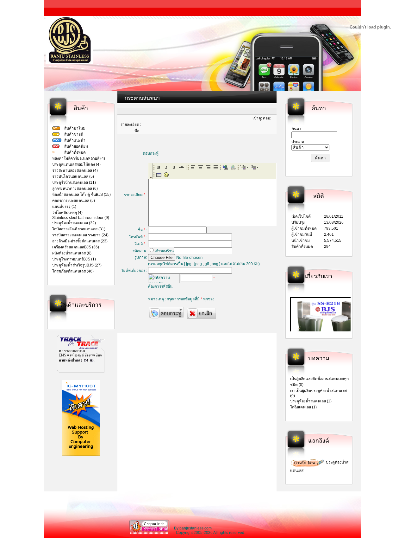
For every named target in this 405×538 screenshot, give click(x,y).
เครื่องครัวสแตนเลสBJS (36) (75, 247)
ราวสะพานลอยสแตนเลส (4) (75, 170)
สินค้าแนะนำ (74, 140)
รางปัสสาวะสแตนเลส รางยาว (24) (80, 235)
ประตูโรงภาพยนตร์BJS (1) (74, 259)
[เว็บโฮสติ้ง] (81, 454)
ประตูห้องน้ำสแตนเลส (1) (311, 401)
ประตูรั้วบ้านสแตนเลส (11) (74, 182)
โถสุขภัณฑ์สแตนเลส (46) (73, 271)
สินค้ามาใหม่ (74, 128)
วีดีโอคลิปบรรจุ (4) (67, 212)
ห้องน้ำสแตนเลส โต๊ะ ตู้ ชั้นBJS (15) (81, 194)
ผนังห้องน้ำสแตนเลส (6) (71, 253)
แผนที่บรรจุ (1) (64, 206)
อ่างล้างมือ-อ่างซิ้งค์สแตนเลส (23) (80, 241)
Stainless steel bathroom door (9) (80, 217)
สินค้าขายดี (73, 134)
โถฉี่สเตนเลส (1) (303, 407)
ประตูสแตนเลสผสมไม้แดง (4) (76, 164)
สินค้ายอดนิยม (76, 146)
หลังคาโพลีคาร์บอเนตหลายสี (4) (78, 158)
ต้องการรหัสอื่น (160, 286)
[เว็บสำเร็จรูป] (150, 533)
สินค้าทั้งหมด (75, 152)
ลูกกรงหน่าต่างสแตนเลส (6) (75, 188)
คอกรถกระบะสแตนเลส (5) (73, 200)
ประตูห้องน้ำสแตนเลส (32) (74, 223)
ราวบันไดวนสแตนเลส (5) (73, 176)
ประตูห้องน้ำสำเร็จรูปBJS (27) (77, 265)
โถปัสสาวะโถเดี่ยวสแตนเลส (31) (78, 229)
